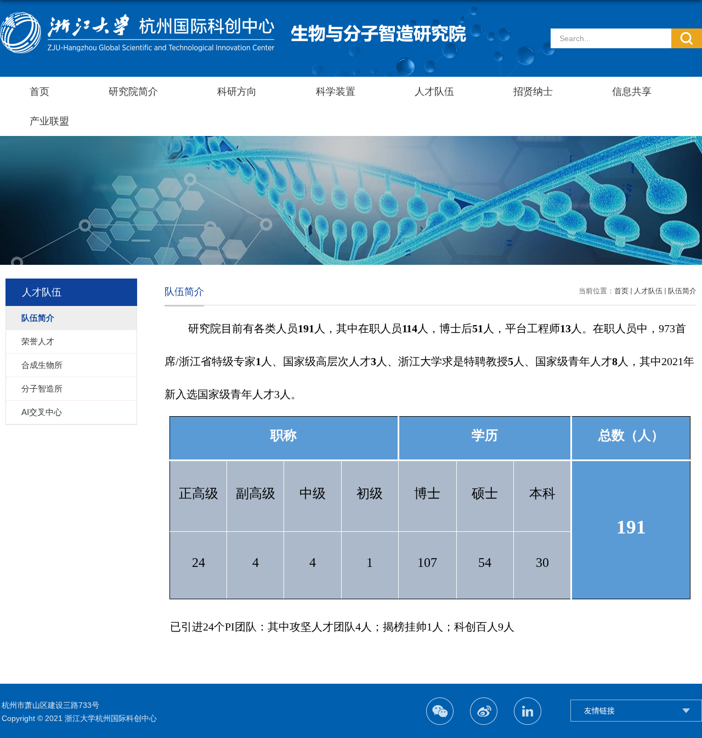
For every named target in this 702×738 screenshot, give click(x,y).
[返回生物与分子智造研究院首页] (233, 16)
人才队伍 (434, 91)
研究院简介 (133, 91)
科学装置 (335, 91)
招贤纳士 (533, 91)
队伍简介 (682, 291)
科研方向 (237, 91)
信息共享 (632, 91)
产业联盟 (49, 121)
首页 (39, 91)
